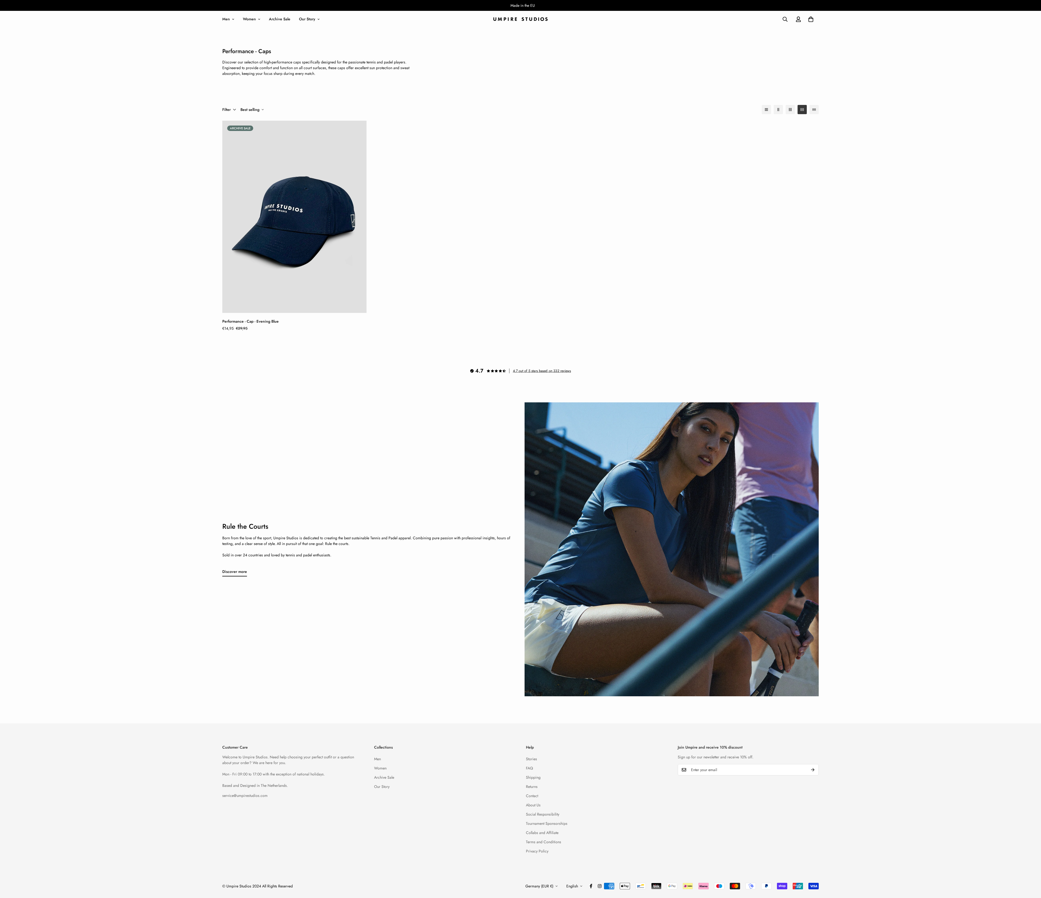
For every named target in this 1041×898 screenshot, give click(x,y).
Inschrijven (482, 490)
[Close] (593, 398)
